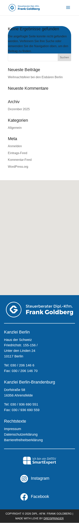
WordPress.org (18, 166)
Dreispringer (54, 518)
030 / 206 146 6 (22, 365)
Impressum (12, 429)
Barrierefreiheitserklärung (23, 440)
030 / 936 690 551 (24, 404)
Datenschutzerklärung (21, 434)
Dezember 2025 (19, 109)
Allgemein (15, 127)
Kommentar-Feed (20, 159)
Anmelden (15, 146)
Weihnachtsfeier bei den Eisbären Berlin (35, 77)
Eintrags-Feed (17, 153)
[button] (13, 248)
